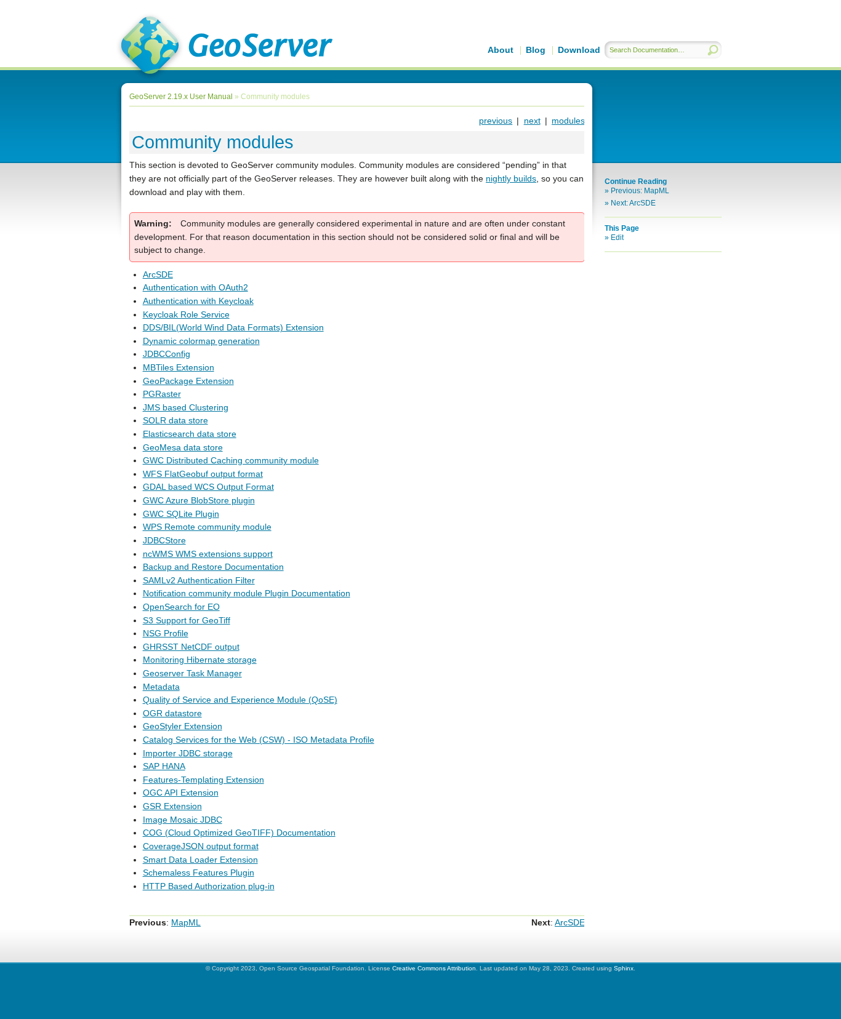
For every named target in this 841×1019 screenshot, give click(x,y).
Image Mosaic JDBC (182, 820)
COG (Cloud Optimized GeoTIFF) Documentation (239, 832)
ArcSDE (158, 274)
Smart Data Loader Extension (200, 860)
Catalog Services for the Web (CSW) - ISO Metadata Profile (258, 740)
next (532, 121)
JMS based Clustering (185, 407)
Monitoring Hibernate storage (200, 660)
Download (579, 50)
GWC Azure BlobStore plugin (199, 500)
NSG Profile (165, 633)
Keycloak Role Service (186, 314)
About (500, 50)
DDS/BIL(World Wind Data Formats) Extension (233, 327)
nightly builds (511, 178)
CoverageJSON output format (201, 846)
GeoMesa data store (183, 447)
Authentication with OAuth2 (195, 287)
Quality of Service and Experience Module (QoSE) (240, 700)
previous (495, 121)
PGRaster (162, 394)
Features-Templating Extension (203, 780)
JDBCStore (164, 540)
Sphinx (624, 968)
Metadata (161, 687)
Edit (617, 237)
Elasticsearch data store (189, 434)
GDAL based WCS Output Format (208, 487)
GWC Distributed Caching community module (231, 460)
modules (568, 121)
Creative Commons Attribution (434, 968)
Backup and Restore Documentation (213, 567)
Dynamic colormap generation (201, 341)
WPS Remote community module (207, 527)
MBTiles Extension (178, 367)
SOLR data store (175, 420)
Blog (535, 50)
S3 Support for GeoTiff (186, 620)
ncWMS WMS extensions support (208, 554)
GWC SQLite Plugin (181, 514)
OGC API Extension (181, 792)
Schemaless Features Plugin (198, 872)
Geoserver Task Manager (192, 673)
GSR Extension (172, 806)
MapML (186, 922)
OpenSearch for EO (181, 607)
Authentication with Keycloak (198, 301)
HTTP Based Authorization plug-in (209, 886)
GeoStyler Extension (182, 726)
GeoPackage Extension (188, 381)
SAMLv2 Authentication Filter (199, 580)
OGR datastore (172, 713)
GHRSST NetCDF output (191, 647)
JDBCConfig (166, 354)
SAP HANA (164, 766)
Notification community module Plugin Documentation (246, 593)
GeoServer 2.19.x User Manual (224, 46)
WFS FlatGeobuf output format (203, 474)
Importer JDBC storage (188, 753)
